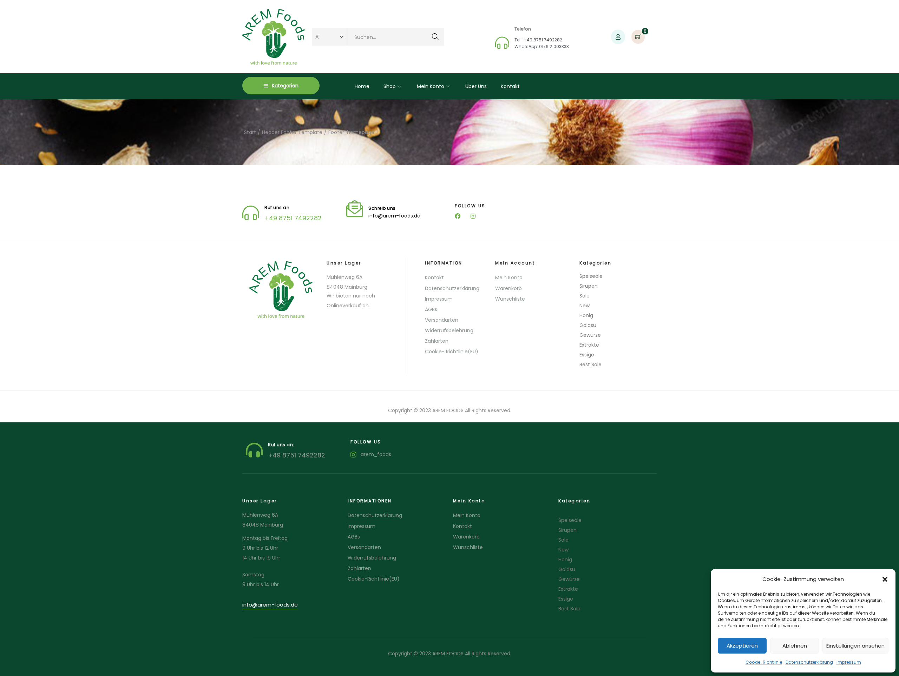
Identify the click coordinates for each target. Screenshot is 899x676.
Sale (584, 295)
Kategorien (285, 85)
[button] (884, 579)
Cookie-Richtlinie (764, 662)
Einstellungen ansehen (855, 645)
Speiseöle (591, 276)
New (584, 305)
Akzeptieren (742, 645)
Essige (586, 354)
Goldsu (587, 325)
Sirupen (588, 285)
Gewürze (590, 335)
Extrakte (589, 344)
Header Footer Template (292, 132)
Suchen (435, 37)
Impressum (848, 662)
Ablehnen (794, 645)
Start (250, 132)
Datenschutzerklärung (809, 662)
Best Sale (590, 364)
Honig (586, 315)
